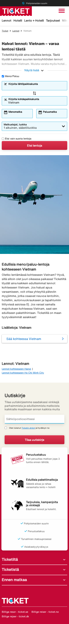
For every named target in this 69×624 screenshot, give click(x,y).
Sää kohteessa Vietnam (23, 338)
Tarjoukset (53, 20)
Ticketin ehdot (28, 428)
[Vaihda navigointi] (62, 11)
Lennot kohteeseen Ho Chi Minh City (23, 373)
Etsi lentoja (34, 145)
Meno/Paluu (12, 76)
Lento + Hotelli (34, 20)
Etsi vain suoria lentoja (18, 138)
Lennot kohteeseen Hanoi (16, 369)
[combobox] (36, 87)
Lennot (6, 20)
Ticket (5, 31)
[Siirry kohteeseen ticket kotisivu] (16, 10)
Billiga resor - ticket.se (15, 612)
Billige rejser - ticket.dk (15, 616)
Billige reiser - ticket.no (45, 612)
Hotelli (17, 20)
